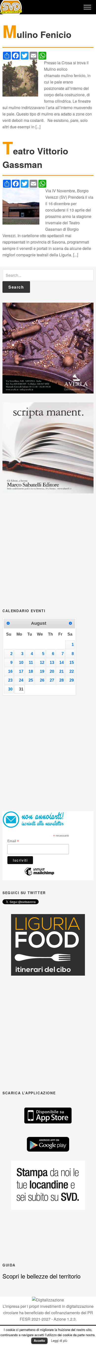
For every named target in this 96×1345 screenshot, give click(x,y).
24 (21, 680)
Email (13, 841)
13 (52, 662)
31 (21, 689)
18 (31, 671)
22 (71, 671)
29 (71, 680)
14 (61, 662)
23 (10, 680)
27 (52, 680)
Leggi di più (59, 1340)
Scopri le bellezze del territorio (41, 1276)
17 (21, 671)
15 (71, 662)
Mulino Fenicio (36, 34)
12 (42, 662)
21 (61, 671)
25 (31, 680)
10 (21, 662)
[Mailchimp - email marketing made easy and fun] (39, 874)
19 (42, 671)
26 (42, 680)
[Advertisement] (48, 550)
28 (61, 680)
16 (10, 671)
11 (31, 662)
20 (52, 671)
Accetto (39, 1340)
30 (10, 689)
